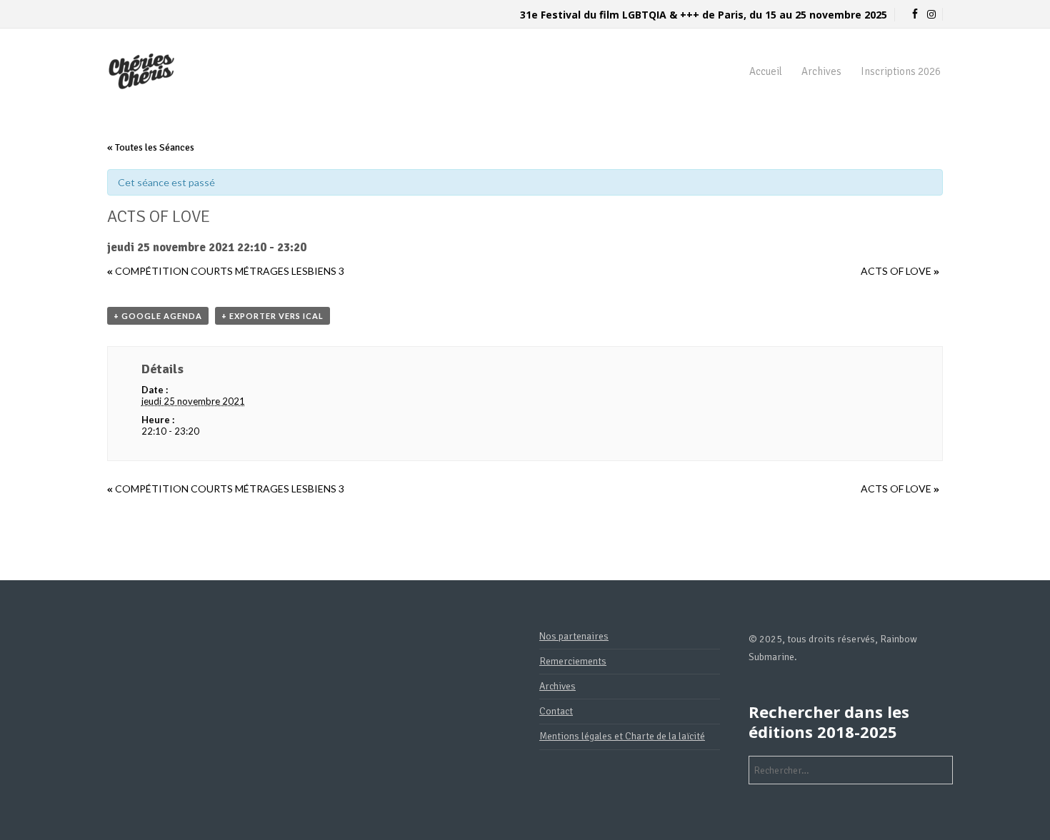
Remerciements (572, 661)
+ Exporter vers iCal (272, 315)
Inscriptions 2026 (901, 71)
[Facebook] (915, 15)
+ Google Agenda (158, 315)
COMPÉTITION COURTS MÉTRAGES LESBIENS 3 (225, 271)
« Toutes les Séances (150, 147)
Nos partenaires (574, 636)
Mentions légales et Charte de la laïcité (622, 736)
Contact (556, 711)
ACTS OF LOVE (900, 271)
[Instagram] (931, 15)
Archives (821, 71)
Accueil (765, 71)
